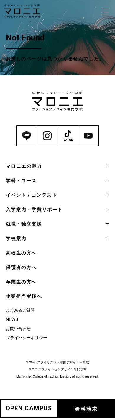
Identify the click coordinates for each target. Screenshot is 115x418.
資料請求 (86, 408)
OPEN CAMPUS (29, 408)
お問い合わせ (18, 328)
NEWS (12, 319)
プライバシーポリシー (26, 337)
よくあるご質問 (20, 310)
